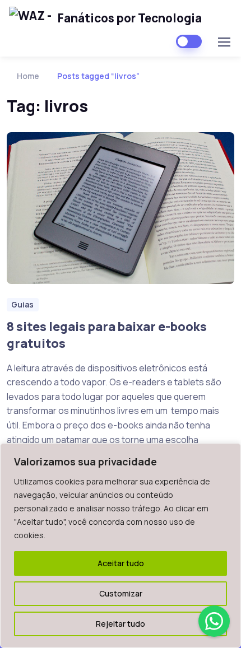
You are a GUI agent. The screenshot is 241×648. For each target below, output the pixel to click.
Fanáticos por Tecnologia (130, 18)
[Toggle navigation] (223, 42)
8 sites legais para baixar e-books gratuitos (107, 335)
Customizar (120, 593)
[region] (120, 545)
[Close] (229, 452)
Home (28, 76)
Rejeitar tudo (120, 623)
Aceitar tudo (121, 563)
